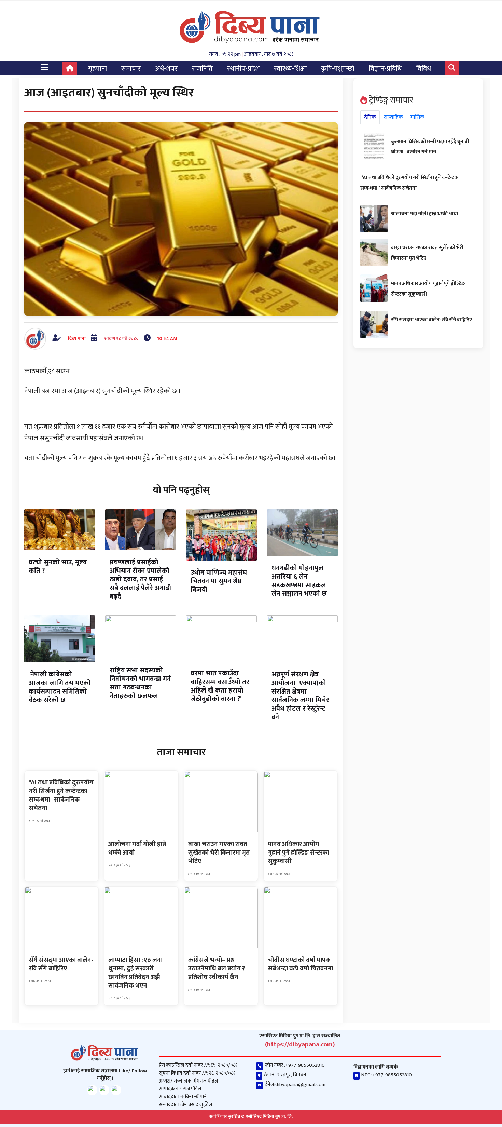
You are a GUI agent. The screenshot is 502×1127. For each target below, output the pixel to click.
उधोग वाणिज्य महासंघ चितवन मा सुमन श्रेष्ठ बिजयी (219, 581)
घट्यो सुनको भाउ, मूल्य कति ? (58, 566)
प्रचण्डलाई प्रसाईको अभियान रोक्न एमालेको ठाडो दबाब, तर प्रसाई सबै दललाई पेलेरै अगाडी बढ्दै (140, 579)
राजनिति (202, 69)
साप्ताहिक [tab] (393, 117)
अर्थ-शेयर (166, 69)
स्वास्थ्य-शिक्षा (290, 69)
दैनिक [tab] (370, 117)
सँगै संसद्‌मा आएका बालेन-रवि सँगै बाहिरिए (431, 320)
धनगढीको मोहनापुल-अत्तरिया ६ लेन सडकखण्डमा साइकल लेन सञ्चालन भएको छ (299, 581)
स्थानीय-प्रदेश (243, 69)
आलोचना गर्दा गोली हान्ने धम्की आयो (424, 214)
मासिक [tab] (417, 117)
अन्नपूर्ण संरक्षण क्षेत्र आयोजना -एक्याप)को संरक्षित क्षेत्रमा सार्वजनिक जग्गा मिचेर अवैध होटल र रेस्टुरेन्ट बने (300, 696)
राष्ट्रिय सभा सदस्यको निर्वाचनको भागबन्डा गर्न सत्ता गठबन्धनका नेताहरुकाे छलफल (140, 683)
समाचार (131, 69)
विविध (423, 69)
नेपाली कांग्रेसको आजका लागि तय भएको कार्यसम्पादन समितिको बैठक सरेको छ (60, 687)
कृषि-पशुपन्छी (337, 69)
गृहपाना (97, 69)
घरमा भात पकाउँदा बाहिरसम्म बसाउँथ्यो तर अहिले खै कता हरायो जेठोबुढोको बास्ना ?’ (220, 686)
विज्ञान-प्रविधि (385, 69)
